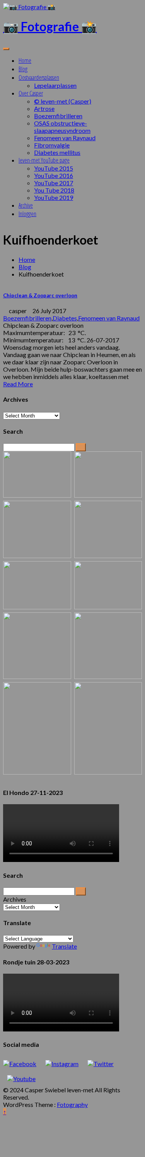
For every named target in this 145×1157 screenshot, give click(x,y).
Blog (23, 69)
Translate (64, 946)
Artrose (44, 108)
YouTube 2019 (53, 197)
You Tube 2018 (54, 190)
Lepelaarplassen (55, 85)
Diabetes (65, 318)
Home (25, 60)
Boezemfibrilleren (58, 115)
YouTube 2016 (53, 175)
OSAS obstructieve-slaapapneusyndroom (62, 126)
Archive (26, 205)
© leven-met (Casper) (62, 101)
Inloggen (27, 214)
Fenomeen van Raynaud (65, 137)
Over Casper (31, 93)
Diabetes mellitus (57, 152)
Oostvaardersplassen (39, 77)
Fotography (72, 1104)
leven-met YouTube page (44, 160)
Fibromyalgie (52, 145)
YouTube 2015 (53, 168)
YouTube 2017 (53, 182)
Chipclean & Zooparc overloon (40, 295)
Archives (14, 899)
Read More (18, 383)
